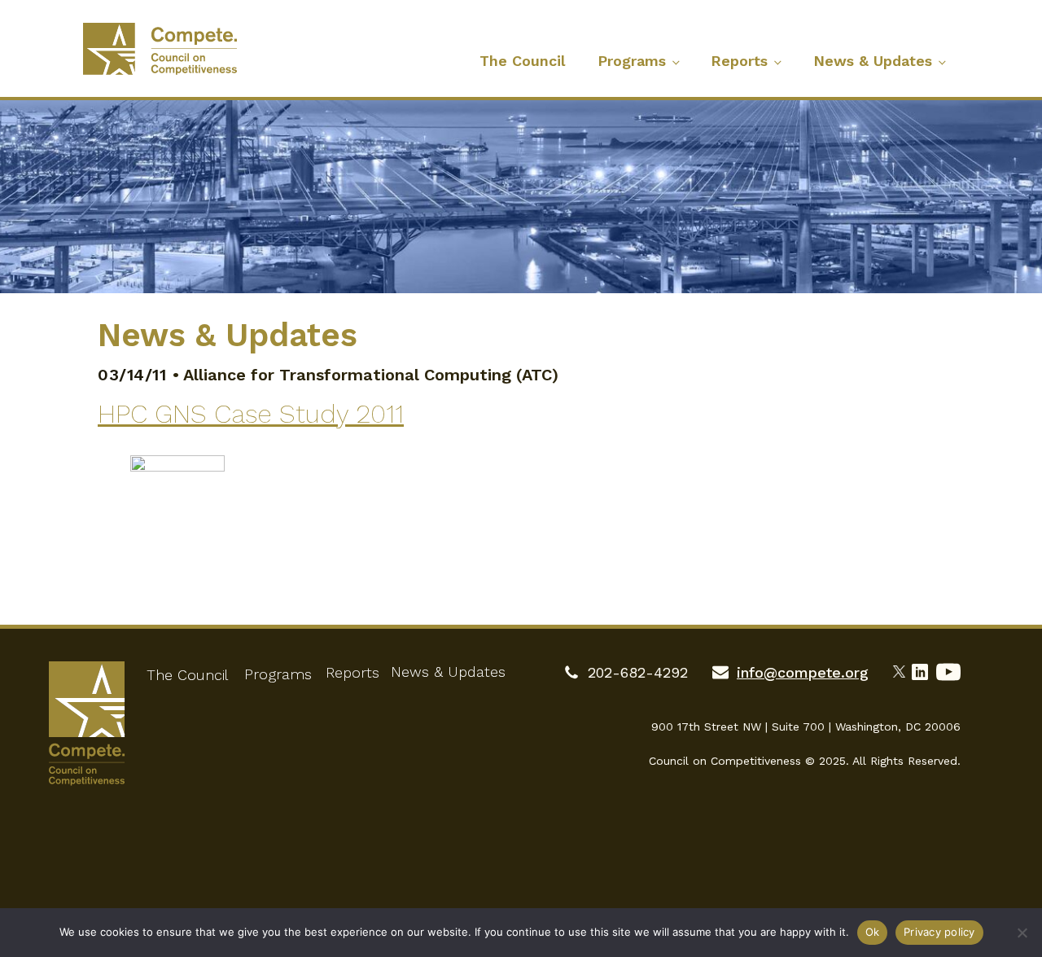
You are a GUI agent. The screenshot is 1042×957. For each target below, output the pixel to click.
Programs (632, 60)
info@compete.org (803, 672)
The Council (522, 60)
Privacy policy (939, 931)
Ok (872, 931)
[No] (1022, 932)
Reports (739, 60)
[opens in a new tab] (902, 669)
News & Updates (872, 60)
